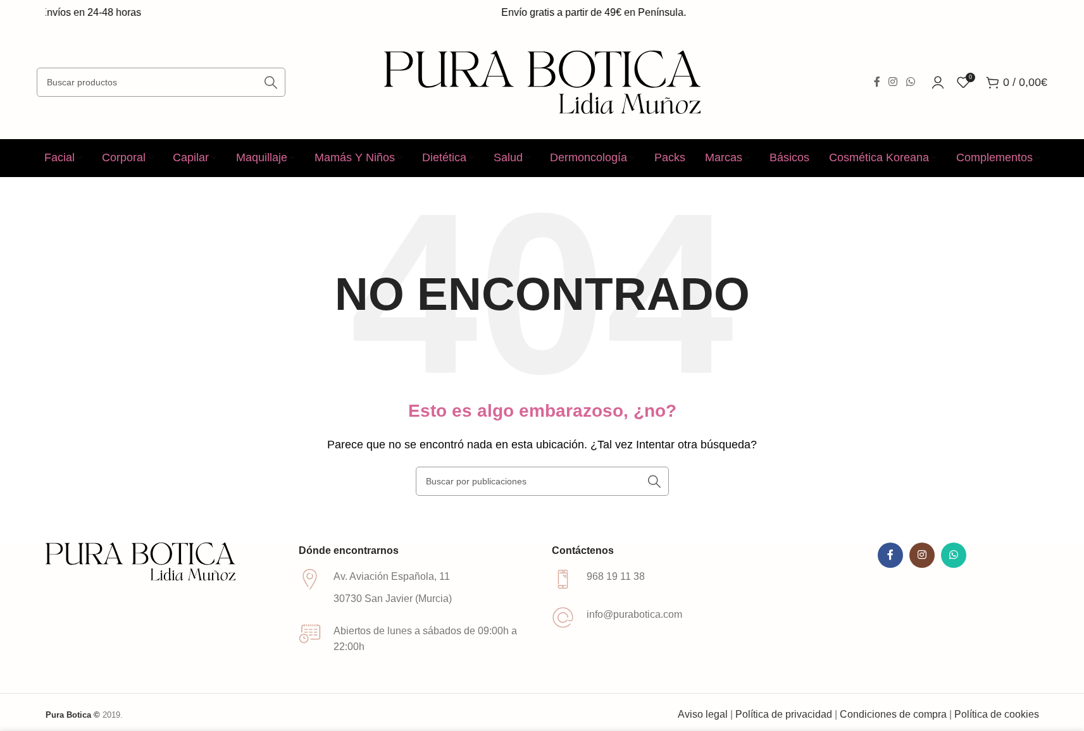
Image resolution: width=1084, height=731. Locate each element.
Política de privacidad (783, 714)
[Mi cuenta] (937, 82)
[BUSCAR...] (270, 82)
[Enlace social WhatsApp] (910, 82)
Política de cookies (996, 714)
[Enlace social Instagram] (893, 82)
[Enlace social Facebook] (877, 82)
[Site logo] (542, 81)
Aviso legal (703, 714)
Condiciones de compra (893, 714)
